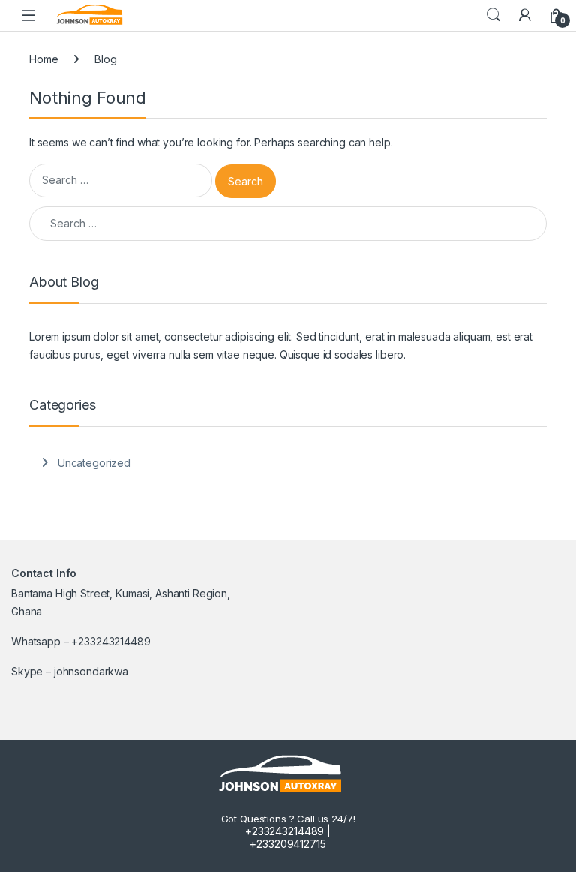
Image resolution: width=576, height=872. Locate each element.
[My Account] (525, 15)
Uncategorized (94, 462)
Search (493, 15)
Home (43, 59)
